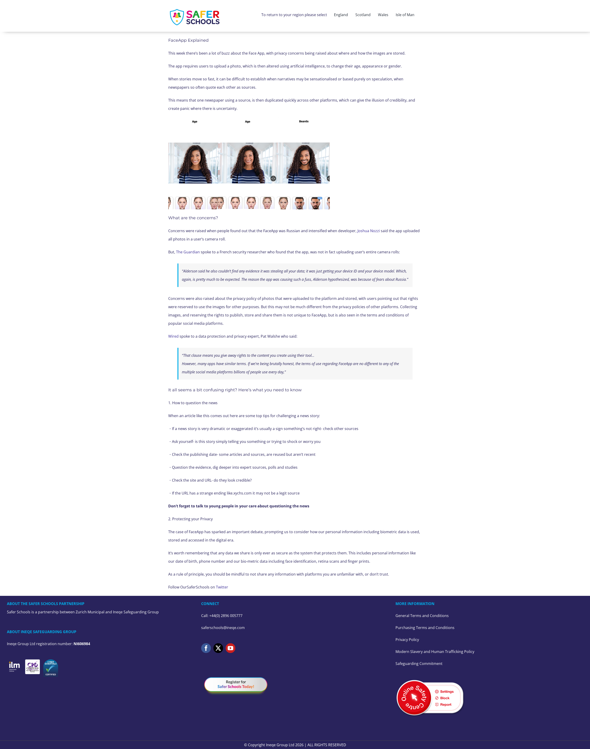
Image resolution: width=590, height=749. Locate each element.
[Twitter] (218, 648)
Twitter (222, 587)
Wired (174, 336)
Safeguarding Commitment (418, 663)
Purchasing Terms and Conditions (424, 627)
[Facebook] (206, 648)
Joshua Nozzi (368, 230)
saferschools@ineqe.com (223, 627)
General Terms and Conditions (422, 615)
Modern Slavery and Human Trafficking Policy (434, 651)
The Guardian (188, 252)
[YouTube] (230, 648)
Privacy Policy (407, 639)
